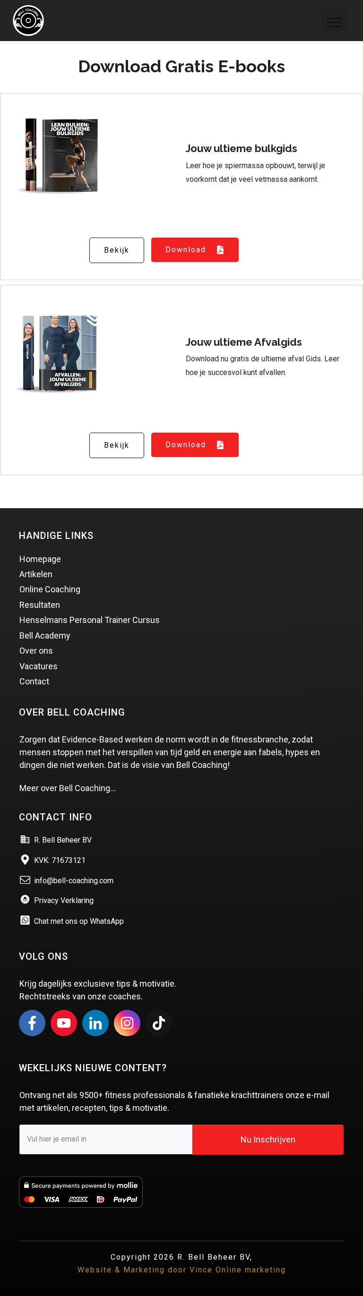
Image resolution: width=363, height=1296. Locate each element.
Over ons (36, 651)
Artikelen (35, 574)
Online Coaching (49, 589)
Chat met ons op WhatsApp (79, 921)
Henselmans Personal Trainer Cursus (89, 620)
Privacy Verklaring (64, 900)
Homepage (40, 559)
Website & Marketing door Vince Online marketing (182, 1269)
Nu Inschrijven (268, 1139)
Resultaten (39, 605)
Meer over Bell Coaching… (67, 788)
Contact (34, 681)
